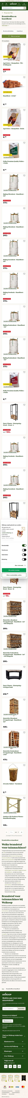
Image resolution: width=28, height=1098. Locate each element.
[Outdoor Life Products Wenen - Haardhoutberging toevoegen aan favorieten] (24, 798)
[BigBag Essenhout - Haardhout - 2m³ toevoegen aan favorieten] (24, 241)
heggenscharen (22, 870)
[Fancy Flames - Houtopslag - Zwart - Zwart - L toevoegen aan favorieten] (24, 405)
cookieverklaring (6, 532)
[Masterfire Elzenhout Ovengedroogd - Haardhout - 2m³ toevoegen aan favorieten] (24, 700)
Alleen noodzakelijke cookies (14, 575)
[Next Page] (21, 832)
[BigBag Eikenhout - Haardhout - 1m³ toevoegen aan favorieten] (24, 208)
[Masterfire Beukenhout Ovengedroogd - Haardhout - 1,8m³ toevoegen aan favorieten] (24, 732)
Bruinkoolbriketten (8, 31)
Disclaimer (4, 1094)
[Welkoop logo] (13, 4)
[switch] (24, 550)
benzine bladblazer (6, 858)
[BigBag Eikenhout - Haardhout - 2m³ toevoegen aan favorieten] (24, 175)
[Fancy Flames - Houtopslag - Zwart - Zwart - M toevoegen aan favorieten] (24, 503)
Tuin (3, 989)
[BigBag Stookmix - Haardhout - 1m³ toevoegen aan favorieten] (24, 437)
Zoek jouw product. (8, 8)
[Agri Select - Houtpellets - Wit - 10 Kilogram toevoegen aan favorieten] (24, 44)
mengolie (4, 934)
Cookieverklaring (5, 1092)
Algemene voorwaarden (7, 1091)
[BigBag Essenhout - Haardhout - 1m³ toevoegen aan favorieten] (24, 470)
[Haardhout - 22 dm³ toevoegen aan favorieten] (24, 77)
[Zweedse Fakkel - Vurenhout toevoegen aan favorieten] (24, 765)
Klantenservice (8, 1021)
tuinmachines (5, 911)
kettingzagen (8, 870)
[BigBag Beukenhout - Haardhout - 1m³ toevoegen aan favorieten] (24, 306)
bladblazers (9, 872)
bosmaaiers (15, 870)
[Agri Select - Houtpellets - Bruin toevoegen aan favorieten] (24, 110)
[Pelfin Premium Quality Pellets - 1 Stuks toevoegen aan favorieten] (24, 143)
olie (4, 852)
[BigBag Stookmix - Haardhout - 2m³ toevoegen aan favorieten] (24, 274)
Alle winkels (11, 1094)
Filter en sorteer (15, 36)
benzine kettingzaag (16, 856)
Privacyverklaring (16, 1092)
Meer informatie (19, 565)
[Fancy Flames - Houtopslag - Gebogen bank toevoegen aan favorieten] (24, 667)
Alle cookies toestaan (14, 570)
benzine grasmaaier (9, 859)
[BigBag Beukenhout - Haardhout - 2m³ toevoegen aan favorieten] (24, 339)
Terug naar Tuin (8, 13)
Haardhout (20, 31)
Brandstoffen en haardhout (13, 989)
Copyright (17, 1091)
